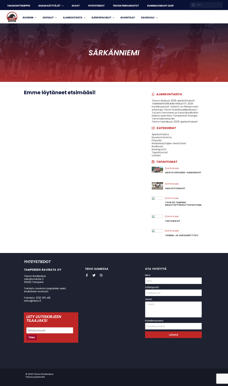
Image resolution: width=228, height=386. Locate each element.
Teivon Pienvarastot (126, 5)
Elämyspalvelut (101, 17)
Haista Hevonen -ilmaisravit (183, 172)
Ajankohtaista (72, 17)
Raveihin (28, 17)
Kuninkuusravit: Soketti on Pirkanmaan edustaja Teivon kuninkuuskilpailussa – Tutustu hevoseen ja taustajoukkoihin (175, 109)
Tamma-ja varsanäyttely (181, 235)
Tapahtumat (160, 152)
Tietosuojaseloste (35, 376)
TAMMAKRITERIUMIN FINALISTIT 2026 (172, 103)
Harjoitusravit (175, 188)
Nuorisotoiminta (162, 137)
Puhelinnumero (154, 320)
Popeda (157, 140)
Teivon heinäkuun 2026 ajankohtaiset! (175, 121)
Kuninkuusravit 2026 (160, 5)
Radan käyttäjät (49, 5)
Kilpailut (48, 17)
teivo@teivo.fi (32, 300)
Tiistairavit (172, 221)
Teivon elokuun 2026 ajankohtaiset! (173, 100)
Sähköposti (152, 287)
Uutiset (156, 155)
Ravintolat (128, 17)
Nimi (147, 275)
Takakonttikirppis (18, 5)
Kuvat (76, 5)
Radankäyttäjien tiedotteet (169, 143)
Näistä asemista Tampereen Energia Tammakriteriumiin (174, 117)
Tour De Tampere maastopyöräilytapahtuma (183, 204)
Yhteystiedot (96, 5)
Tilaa (31, 337)
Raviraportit (159, 149)
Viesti (148, 299)
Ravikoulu (147, 17)
